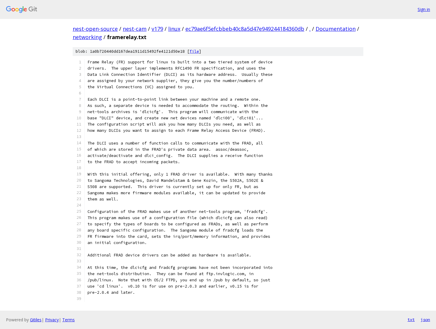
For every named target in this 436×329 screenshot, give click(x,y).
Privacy (52, 319)
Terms (68, 319)
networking (87, 37)
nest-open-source (95, 28)
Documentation (336, 28)
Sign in (424, 9)
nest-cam (135, 28)
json (425, 319)
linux (174, 28)
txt (411, 319)
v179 (157, 28)
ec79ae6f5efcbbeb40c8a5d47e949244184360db (244, 28)
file (194, 51)
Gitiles (36, 319)
